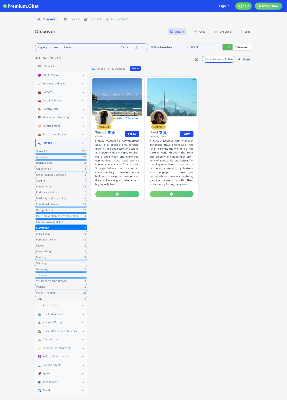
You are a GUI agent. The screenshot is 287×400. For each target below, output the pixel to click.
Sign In (224, 6)
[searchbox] (208, 47)
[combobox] (202, 47)
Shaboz (101, 132)
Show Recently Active (219, 59)
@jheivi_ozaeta (158, 136)
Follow (135, 68)
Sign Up (243, 6)
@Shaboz (100, 136)
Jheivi (154, 132)
